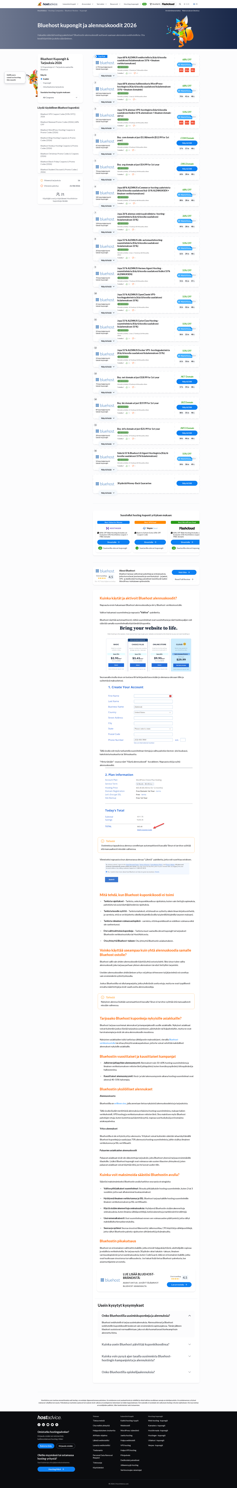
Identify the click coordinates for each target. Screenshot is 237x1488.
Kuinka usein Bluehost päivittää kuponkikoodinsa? (135, 1344)
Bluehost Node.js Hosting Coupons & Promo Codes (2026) (59, 147)
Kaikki (46, 79)
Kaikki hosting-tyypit (129, 1420)
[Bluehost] (105, 570)
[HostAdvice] (48, 4)
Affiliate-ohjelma (100, 1435)
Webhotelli (125, 1425)
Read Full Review (182, 579)
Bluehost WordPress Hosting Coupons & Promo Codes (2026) (57, 131)
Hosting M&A (55, 1469)
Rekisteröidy (46, 1446)
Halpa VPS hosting (128, 1450)
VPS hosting (125, 1445)
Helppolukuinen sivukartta (104, 1430)
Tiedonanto (98, 1450)
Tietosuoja (97, 1462)
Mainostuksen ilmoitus (190, 11)
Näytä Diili (187, 143)
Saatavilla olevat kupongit (113, 548)
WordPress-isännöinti (129, 1430)
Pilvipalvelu (125, 1455)
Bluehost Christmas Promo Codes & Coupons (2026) (59, 154)
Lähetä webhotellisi (101, 1440)
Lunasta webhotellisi (101, 1445)
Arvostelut (86, 4)
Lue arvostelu (177, 1284)
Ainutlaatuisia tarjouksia (53, 87)
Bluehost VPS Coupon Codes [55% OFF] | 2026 (57, 115)
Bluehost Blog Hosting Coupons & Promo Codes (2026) (58, 139)
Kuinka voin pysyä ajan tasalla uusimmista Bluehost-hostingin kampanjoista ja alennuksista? (136, 1358)
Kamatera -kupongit (156, 1425)
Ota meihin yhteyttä (101, 1425)
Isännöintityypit (69, 4)
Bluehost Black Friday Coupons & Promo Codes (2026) (57, 162)
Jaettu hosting (126, 1435)
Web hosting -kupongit (158, 1420)
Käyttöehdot (98, 1467)
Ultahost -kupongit (156, 1440)
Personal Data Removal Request (103, 1456)
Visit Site (182, 572)
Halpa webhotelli (127, 1440)
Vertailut (100, 4)
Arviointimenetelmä (173, 11)
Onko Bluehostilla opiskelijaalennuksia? (128, 1372)
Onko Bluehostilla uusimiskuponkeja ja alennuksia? (136, 1315)
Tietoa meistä (99, 1420)
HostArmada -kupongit (158, 1430)
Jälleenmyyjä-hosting (129, 1465)
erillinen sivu (120, 1103)
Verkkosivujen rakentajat (131, 1470)
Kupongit (47, 83)
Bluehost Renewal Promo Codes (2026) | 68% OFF (59, 123)
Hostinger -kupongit (157, 1435)
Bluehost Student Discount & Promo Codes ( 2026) (59, 170)
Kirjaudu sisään (66, 1446)
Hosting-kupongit (135, 4)
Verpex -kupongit (155, 1445)
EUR (186, 4)
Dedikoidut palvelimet (129, 1460)
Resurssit (114, 4)
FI (197, 4)
